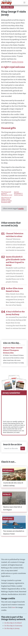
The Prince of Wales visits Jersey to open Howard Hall (6, 200)
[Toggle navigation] (24, 2)
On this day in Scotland (13, 623)
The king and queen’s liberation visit (6, 193)
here (13, 607)
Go (23, 448)
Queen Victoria (17, 62)
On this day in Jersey (12, 628)
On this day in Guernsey (13, 626)
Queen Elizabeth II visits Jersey (18, 193)
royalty (21, 208)
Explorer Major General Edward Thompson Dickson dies (12, 350)
